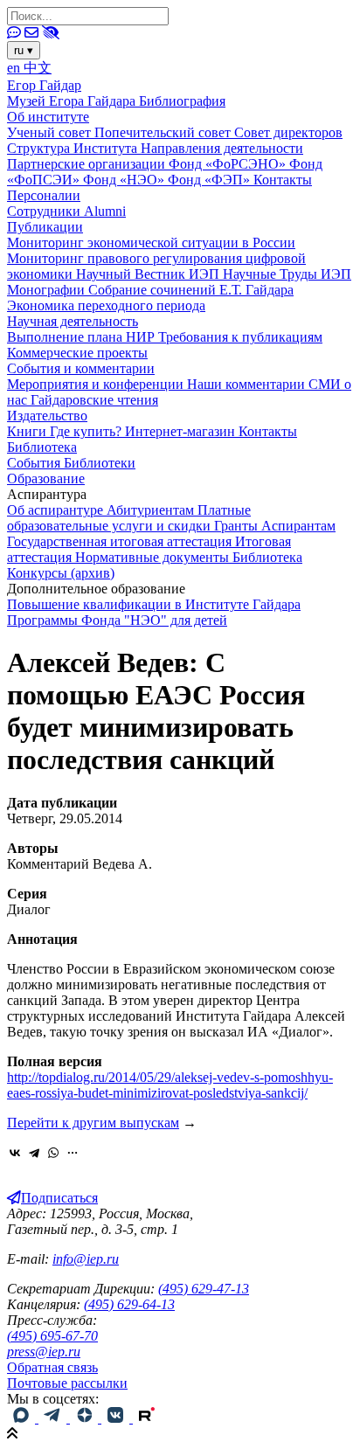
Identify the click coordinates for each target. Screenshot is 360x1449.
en (15, 67)
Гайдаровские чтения (94, 399)
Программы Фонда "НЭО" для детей (117, 620)
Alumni (105, 211)
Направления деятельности (222, 148)
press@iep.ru (43, 1351)
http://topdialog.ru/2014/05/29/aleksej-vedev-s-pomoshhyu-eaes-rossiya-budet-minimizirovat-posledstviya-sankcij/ (170, 1085)
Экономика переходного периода (106, 305)
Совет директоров (288, 132)
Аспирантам (298, 525)
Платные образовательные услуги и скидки (129, 518)
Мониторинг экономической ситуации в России (151, 242)
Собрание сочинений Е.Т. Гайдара (191, 289)
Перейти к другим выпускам (93, 1122)
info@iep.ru (85, 1258)
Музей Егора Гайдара (73, 101)
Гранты (237, 525)
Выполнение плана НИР (82, 336)
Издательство (47, 415)
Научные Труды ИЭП (287, 274)
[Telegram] (34, 1153)
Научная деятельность (72, 321)
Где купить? (87, 431)
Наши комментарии (247, 384)
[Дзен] (85, 1418)
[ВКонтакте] (15, 1153)
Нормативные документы (153, 557)
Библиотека (42, 447)
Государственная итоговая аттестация (121, 541)
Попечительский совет (164, 132)
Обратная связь (52, 1367)
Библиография (182, 101)
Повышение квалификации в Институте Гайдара (154, 604)
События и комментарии (81, 368)
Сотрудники (45, 211)
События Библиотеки (71, 462)
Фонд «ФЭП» (210, 179)
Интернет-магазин (182, 431)
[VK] (117, 1418)
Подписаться (59, 1197)
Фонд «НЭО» (125, 179)
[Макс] (22, 1418)
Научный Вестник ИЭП (149, 274)
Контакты (282, 179)
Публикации (45, 226)
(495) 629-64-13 (129, 1304)
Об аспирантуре (57, 510)
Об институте (48, 116)
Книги (28, 431)
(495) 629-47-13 (203, 1288)
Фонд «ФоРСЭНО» (229, 163)
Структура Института (74, 148)
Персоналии (43, 195)
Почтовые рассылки (67, 1383)
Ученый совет (50, 132)
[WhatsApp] (53, 1153)
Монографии (47, 289)
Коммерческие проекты (77, 352)
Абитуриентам (152, 510)
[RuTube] (147, 1418)
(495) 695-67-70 (52, 1335)
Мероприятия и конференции (97, 384)
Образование (46, 478)
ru (23, 50)
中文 (38, 67)
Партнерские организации (88, 163)
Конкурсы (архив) (60, 572)
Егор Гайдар (44, 85)
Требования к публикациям (240, 336)
